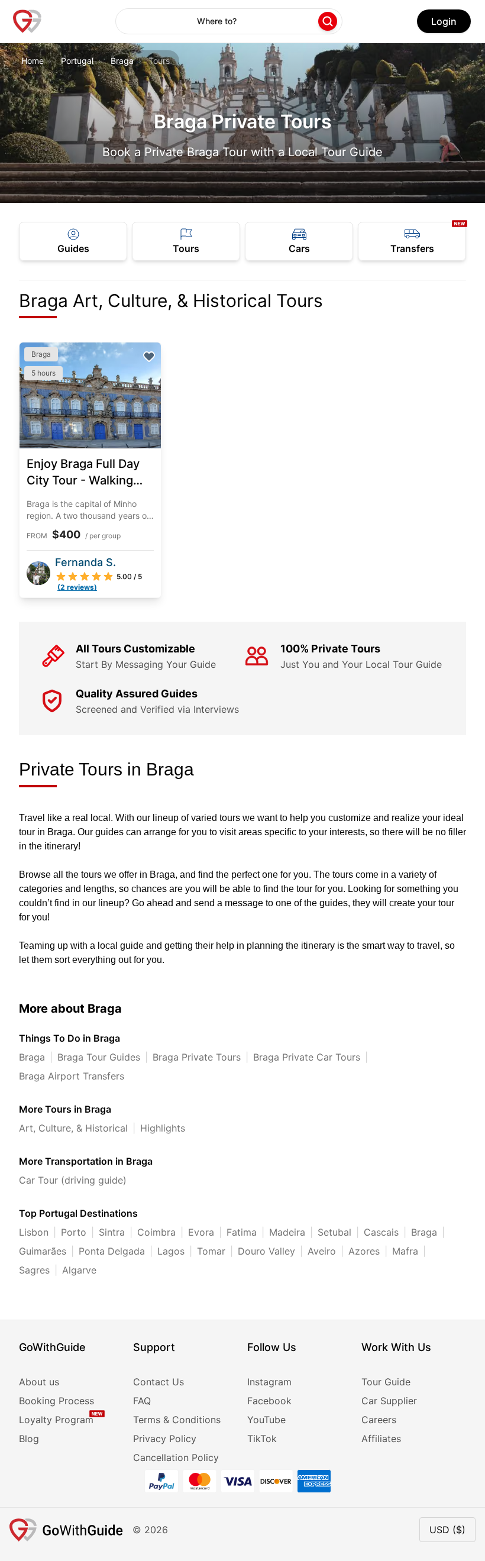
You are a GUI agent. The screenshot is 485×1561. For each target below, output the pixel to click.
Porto (73, 1232)
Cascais (381, 1232)
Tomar (211, 1251)
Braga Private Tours (197, 1057)
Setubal (334, 1232)
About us (39, 1382)
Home (32, 61)
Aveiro (322, 1251)
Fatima (242, 1232)
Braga (122, 61)
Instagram (269, 1382)
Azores (364, 1251)
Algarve (79, 1270)
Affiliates (381, 1438)
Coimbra (156, 1232)
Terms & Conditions (177, 1420)
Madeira (287, 1232)
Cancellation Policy (176, 1457)
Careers (378, 1420)
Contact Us (158, 1382)
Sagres (34, 1270)
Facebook (269, 1401)
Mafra (405, 1251)
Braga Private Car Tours (306, 1057)
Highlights (162, 1128)
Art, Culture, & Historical (73, 1128)
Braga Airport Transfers (71, 1076)
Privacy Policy (164, 1438)
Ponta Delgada (112, 1251)
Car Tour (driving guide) (73, 1180)
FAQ (142, 1401)
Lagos (171, 1251)
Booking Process (56, 1401)
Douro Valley (266, 1251)
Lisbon (33, 1232)
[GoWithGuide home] (27, 21)
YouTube (266, 1420)
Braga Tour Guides (98, 1057)
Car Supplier (389, 1401)
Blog (29, 1438)
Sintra (112, 1232)
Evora (201, 1232)
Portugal (77, 61)
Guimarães (42, 1251)
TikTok (262, 1438)
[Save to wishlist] (149, 356)
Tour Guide (385, 1382)
